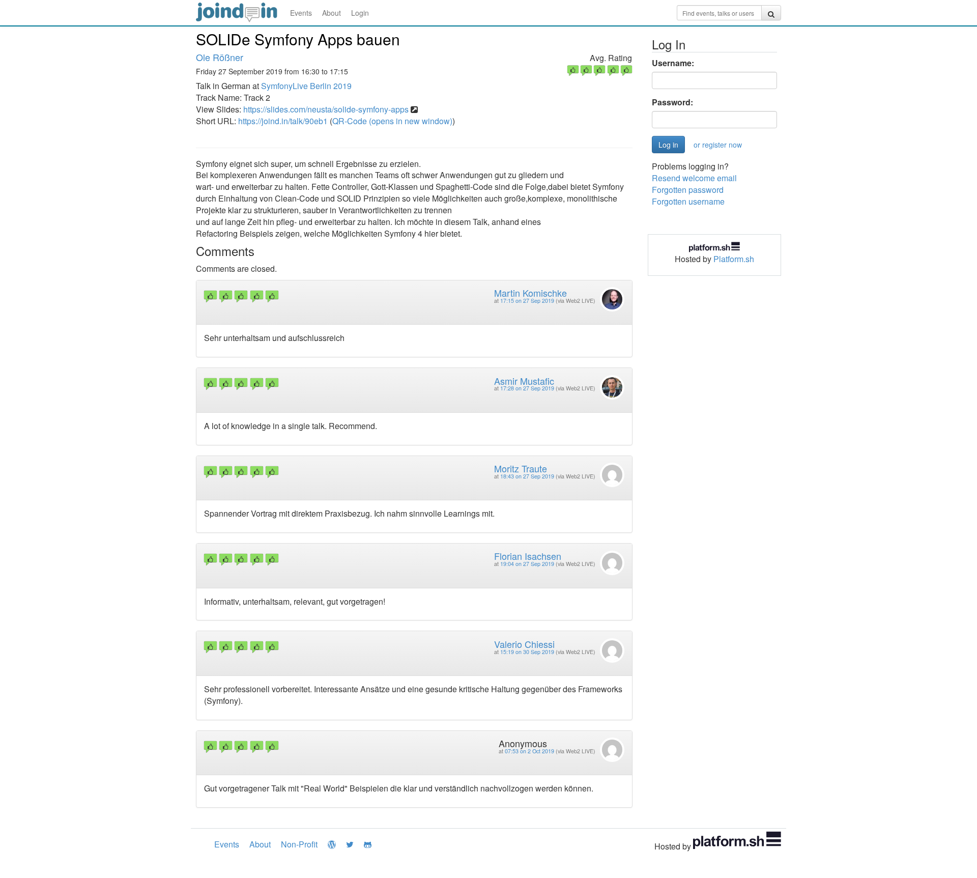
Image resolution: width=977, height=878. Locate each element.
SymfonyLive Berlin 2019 (306, 86)
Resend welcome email (694, 178)
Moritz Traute (520, 468)
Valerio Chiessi (524, 643)
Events (301, 13)
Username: (673, 63)
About (331, 13)
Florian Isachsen (527, 555)
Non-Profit (299, 844)
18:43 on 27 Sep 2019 (527, 476)
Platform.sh (733, 259)
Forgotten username (688, 201)
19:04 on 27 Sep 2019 (527, 564)
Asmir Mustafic (524, 380)
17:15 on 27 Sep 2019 (527, 300)
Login (360, 13)
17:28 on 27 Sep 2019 (527, 388)
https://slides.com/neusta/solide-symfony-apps (326, 109)
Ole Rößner (219, 57)
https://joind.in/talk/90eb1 (283, 121)
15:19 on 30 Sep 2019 (527, 652)
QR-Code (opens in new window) (392, 121)
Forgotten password (688, 189)
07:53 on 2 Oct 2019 (529, 751)
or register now (718, 144)
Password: (672, 102)
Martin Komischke (530, 292)
